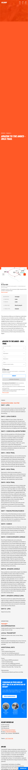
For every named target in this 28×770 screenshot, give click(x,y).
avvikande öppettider (10, 731)
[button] (14, 348)
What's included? (4, 292)
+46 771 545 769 (9, 738)
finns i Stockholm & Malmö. (8, 730)
